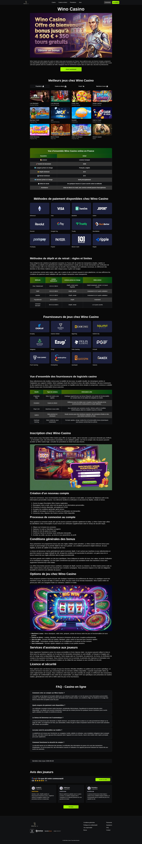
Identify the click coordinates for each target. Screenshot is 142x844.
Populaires (39, 86)
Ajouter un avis (103, 779)
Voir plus (71, 806)
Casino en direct (59, 86)
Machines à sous (101, 86)
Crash (80, 86)
